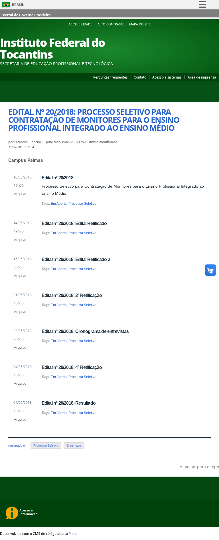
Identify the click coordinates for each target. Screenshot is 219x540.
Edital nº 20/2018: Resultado (69, 402)
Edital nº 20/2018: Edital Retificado (74, 223)
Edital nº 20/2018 (57, 177)
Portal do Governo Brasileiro (26, 15)
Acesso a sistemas (167, 77)
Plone (73, 533)
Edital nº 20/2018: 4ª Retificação (72, 367)
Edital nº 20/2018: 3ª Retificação (72, 295)
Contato (140, 77)
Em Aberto (59, 204)
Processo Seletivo (82, 204)
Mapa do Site (140, 24)
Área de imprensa (202, 77)
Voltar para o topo (202, 466)
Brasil (18, 4)
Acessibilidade (80, 24)
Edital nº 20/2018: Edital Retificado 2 (76, 259)
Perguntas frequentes (110, 77)
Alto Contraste (111, 24)
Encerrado (73, 445)
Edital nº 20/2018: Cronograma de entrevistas (85, 331)
